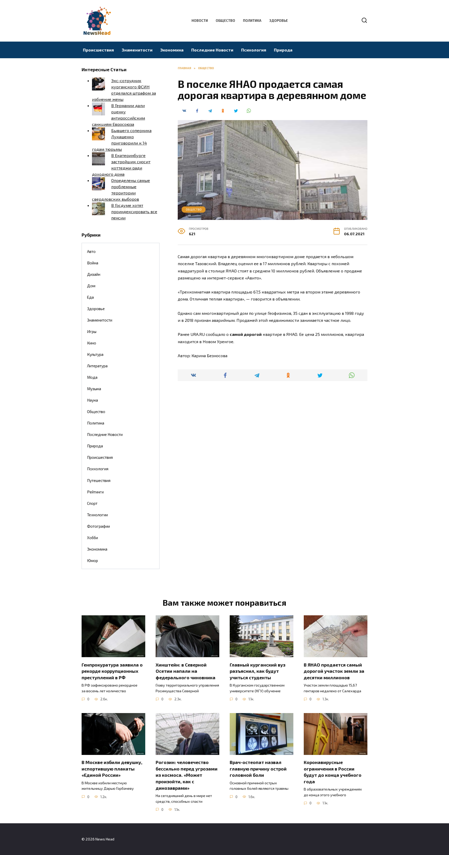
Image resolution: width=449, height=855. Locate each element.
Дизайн (93, 274)
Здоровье (278, 20)
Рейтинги (95, 491)
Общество (225, 20)
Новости (200, 20)
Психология (253, 49)
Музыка (94, 388)
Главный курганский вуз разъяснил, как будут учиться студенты (257, 671)
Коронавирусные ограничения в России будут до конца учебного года (332, 771)
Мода (92, 377)
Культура (95, 354)
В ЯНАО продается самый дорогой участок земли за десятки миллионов (334, 671)
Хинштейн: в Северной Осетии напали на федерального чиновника (185, 671)
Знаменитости (137, 49)
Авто (91, 251)
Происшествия (98, 49)
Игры (91, 331)
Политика (252, 20)
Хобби (92, 537)
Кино (91, 343)
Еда (90, 297)
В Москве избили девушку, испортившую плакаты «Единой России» (112, 768)
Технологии (97, 514)
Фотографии (98, 526)
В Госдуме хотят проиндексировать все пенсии (134, 211)
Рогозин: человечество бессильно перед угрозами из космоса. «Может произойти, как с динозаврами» (186, 775)
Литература (97, 365)
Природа (283, 49)
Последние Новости (212, 49)
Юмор (92, 560)
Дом (91, 285)
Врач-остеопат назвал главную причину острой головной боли (258, 768)
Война (92, 262)
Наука (92, 400)
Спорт (92, 503)
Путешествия (98, 480)
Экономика (171, 49)
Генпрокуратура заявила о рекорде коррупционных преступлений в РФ (112, 671)
